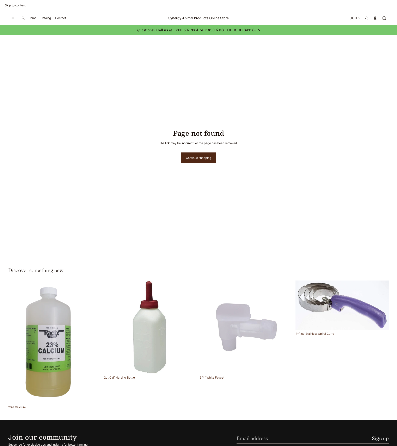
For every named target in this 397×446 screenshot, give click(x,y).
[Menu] (13, 18)
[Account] (375, 18)
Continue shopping (198, 157)
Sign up (380, 438)
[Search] (23, 18)
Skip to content (15, 5)
